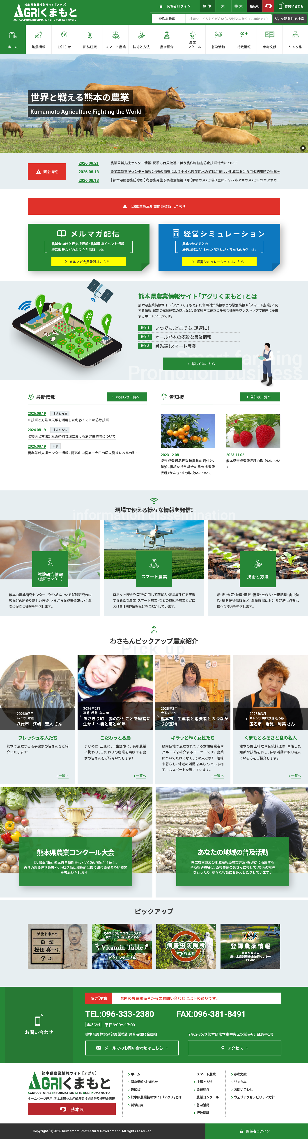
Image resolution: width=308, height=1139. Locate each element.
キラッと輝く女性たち (192, 737)
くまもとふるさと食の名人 (270, 737)
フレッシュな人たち (37, 737)
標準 (207, 6)
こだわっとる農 (115, 737)
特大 (239, 6)
